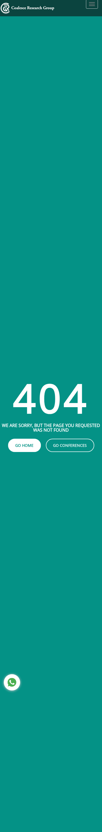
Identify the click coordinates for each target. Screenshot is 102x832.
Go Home (24, 445)
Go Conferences (70, 445)
